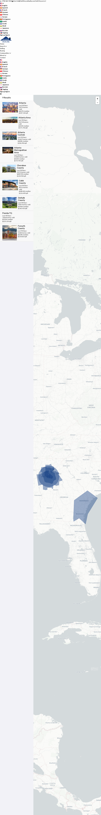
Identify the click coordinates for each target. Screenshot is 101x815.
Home (2, 44)
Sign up (2, 35)
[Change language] (2, 3)
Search (2, 46)
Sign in (7, 35)
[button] (97, 98)
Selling (2, 48)
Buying (2, 51)
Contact (3, 57)
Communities (4, 53)
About (2, 55)
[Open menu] (0, 94)
